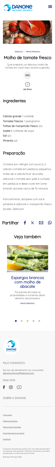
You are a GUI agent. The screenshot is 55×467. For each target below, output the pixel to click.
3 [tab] (27, 321)
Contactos (7, 439)
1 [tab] (16, 321)
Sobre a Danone (14, 398)
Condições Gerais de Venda (13, 433)
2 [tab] (22, 321)
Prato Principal (33, 52)
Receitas (19, 52)
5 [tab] (39, 321)
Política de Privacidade (12, 427)
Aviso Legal (7, 415)
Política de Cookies (10, 421)
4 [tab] (33, 321)
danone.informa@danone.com (18, 373)
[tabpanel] (27, 275)
